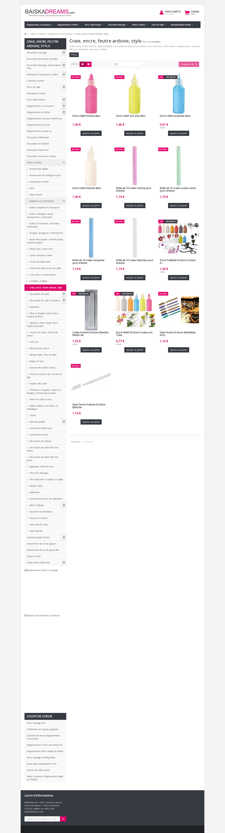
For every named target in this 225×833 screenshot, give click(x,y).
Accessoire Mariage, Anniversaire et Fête (44, 67)
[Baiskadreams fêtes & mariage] (45, 590)
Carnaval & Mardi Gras (40, 428)
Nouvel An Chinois (38, 518)
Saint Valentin (36, 530)
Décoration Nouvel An (38, 149)
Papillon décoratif (38, 383)
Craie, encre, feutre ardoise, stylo (45, 287)
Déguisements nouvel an (39, 131)
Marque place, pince (39, 348)
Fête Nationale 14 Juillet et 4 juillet (46, 479)
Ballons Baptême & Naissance (44, 207)
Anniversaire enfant (39, 181)
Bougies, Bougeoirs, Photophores (46, 232)
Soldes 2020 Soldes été (38, 562)
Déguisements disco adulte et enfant (45, 751)
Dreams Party (34, 556)
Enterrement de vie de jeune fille (43, 549)
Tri (115, 64)
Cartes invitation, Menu (40, 255)
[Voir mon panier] (187, 12)
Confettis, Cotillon (38, 281)
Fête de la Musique (38, 472)
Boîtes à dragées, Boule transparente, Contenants (40, 215)
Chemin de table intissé (38, 770)
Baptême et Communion (41, 201)
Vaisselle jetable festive (181, 24)
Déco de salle (158, 24)
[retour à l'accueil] (25, 33)
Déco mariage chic (36, 722)
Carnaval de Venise (38, 434)
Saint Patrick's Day (38, 524)
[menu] (161, 12)
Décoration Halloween (38, 137)
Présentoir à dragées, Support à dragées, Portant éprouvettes (44, 391)
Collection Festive (35, 80)
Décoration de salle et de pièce (44, 300)
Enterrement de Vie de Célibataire (45, 498)
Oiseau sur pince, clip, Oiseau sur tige (44, 376)
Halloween (34, 492)
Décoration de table (39, 293)
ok (63, 818)
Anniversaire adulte (38, 168)
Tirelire (32, 415)
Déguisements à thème (67, 24)
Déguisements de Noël (38, 124)
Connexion (169, 14)
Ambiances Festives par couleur (42, 74)
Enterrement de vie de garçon (41, 543)
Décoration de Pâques (40, 441)
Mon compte (172, 11)
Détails (74, 54)
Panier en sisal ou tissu (40, 399)
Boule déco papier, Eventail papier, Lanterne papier (45, 241)
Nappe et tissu (36, 361)
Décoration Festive (36, 93)
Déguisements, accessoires (39, 24)
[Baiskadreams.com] (52, 12)
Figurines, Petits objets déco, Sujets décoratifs (42, 324)
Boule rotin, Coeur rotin (41, 248)
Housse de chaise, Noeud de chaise (42, 334)
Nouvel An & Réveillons (40, 511)
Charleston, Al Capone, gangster (43, 729)
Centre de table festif (39, 261)
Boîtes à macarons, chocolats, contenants (43, 225)
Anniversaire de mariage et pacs (45, 175)
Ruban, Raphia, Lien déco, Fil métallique (42, 407)
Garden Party (35, 485)
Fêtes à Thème (138, 24)
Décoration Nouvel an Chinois (41, 156)
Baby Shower (36, 194)
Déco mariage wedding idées (41, 757)
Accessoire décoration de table (42, 58)
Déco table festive (93, 24)
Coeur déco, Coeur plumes (42, 274)
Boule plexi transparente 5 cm (41, 763)
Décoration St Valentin (38, 143)
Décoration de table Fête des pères (42, 459)
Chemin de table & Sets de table (45, 268)
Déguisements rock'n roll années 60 (44, 744)
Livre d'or (34, 341)
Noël (31, 188)
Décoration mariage (116, 24)
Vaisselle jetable (37, 421)
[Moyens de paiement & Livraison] (45, 662)
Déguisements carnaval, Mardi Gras (44, 118)
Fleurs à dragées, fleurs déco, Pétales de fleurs (43, 315)
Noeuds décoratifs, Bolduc (42, 367)
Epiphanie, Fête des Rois (41, 466)
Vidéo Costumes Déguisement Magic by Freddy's (45, 778)
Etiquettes (34, 306)
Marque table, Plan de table (43, 354)
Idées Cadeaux (36, 505)
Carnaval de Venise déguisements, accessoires (44, 737)
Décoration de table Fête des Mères (42, 449)
